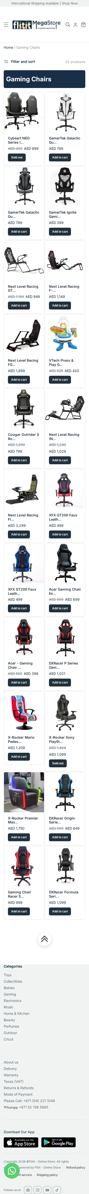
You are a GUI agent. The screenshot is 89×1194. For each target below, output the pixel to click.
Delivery (10, 1068)
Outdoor (10, 1033)
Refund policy (75, 1167)
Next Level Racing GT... (23, 289)
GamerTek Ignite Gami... (62, 214)
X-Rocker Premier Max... (23, 820)
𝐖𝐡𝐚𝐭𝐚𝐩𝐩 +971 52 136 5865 (26, 1107)
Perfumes (11, 1026)
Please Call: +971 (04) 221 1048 (29, 1101)
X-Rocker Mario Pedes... (21, 739)
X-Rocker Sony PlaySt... (61, 739)
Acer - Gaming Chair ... (20, 665)
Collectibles (13, 981)
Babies (9, 988)
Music (8, 1007)
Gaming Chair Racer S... (19, 894)
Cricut (8, 1039)
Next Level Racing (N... (64, 437)
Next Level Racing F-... (64, 289)
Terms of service (20, 1175)
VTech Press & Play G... (61, 362)
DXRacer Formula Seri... (63, 894)
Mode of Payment (18, 1094)
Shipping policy (47, 1175)
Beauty (9, 1020)
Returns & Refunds (19, 1088)
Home (8, 47)
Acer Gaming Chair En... (65, 591)
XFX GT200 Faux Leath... (63, 517)
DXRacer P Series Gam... (63, 665)
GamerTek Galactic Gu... (64, 140)
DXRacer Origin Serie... (62, 820)
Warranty (11, 1075)
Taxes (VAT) (13, 1081)
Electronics (12, 1000)
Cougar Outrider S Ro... (23, 437)
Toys (7, 975)
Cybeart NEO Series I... (19, 140)
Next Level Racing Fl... (23, 517)
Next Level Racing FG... (23, 362)
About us (11, 1062)
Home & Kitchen (16, 1013)
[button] (68, 24)
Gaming (10, 994)
